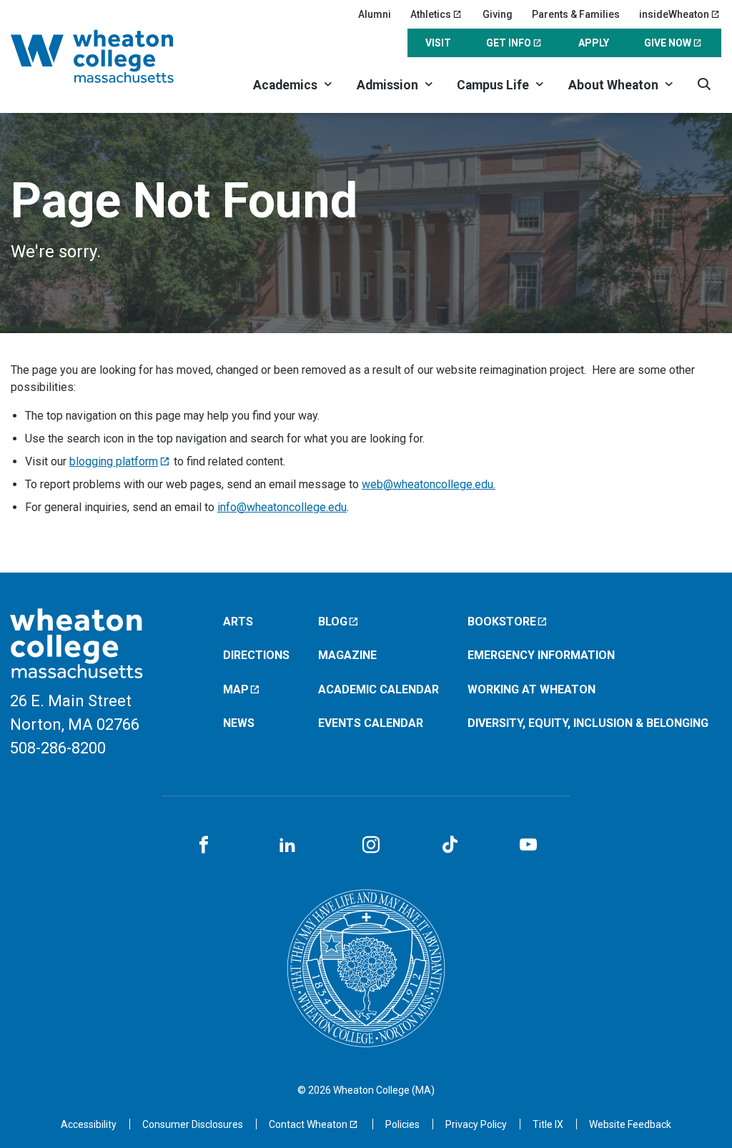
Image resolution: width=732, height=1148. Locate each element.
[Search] (703, 84)
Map (236, 689)
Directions (256, 655)
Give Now (667, 43)
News (238, 723)
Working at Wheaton (531, 689)
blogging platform (113, 461)
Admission (387, 85)
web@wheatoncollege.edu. (428, 484)
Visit (438, 43)
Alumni (374, 14)
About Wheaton (613, 85)
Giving (498, 14)
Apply (593, 43)
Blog (332, 621)
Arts (238, 621)
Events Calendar (370, 723)
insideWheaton (674, 14)
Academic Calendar (378, 689)
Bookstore (502, 621)
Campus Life (493, 85)
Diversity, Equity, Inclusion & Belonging (588, 723)
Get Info (508, 43)
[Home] (110, 56)
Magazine (347, 655)
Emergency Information (541, 655)
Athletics (430, 14)
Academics (285, 85)
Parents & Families (576, 14)
